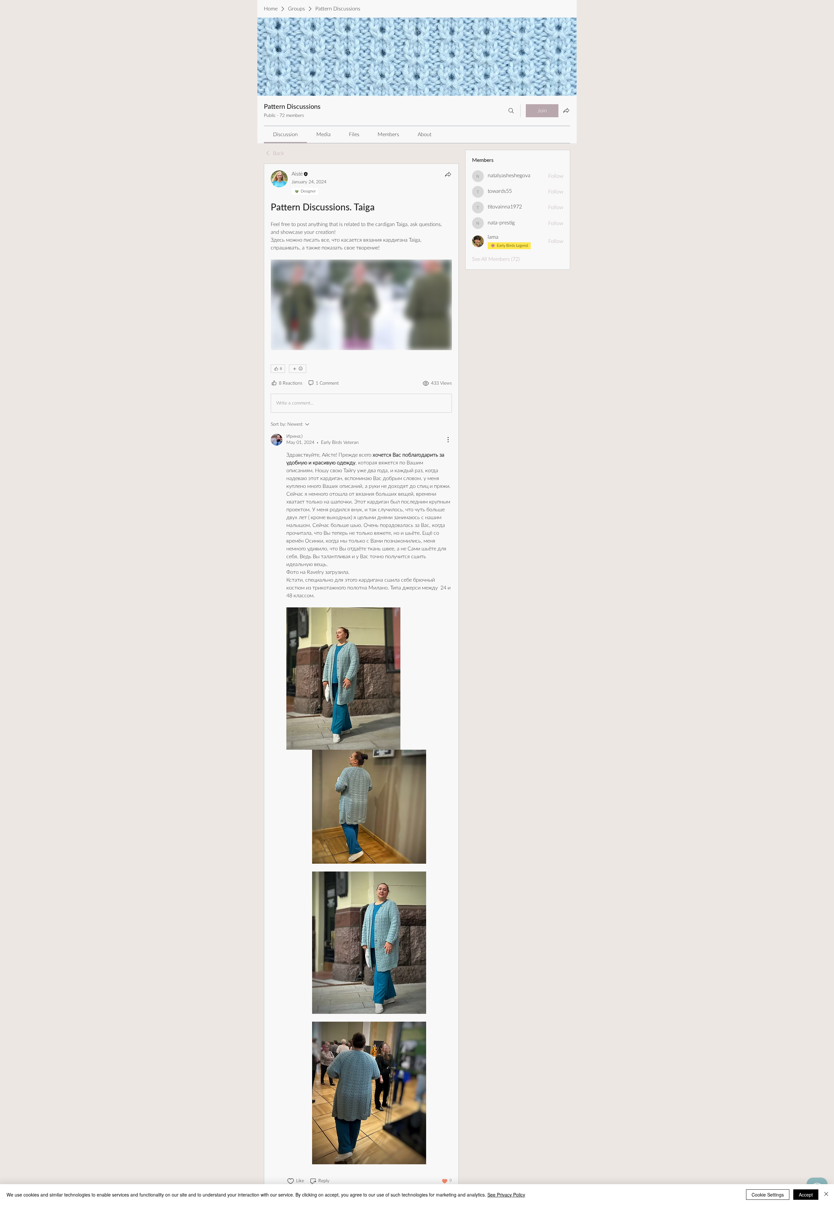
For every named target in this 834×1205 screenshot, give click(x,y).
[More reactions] (297, 368)
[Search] (511, 110)
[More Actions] (448, 440)
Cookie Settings (768, 1194)
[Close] (826, 1194)
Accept (806, 1194)
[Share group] (566, 110)
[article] (361, 677)
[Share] (448, 174)
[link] (285, 134)
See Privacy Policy (506, 1194)
